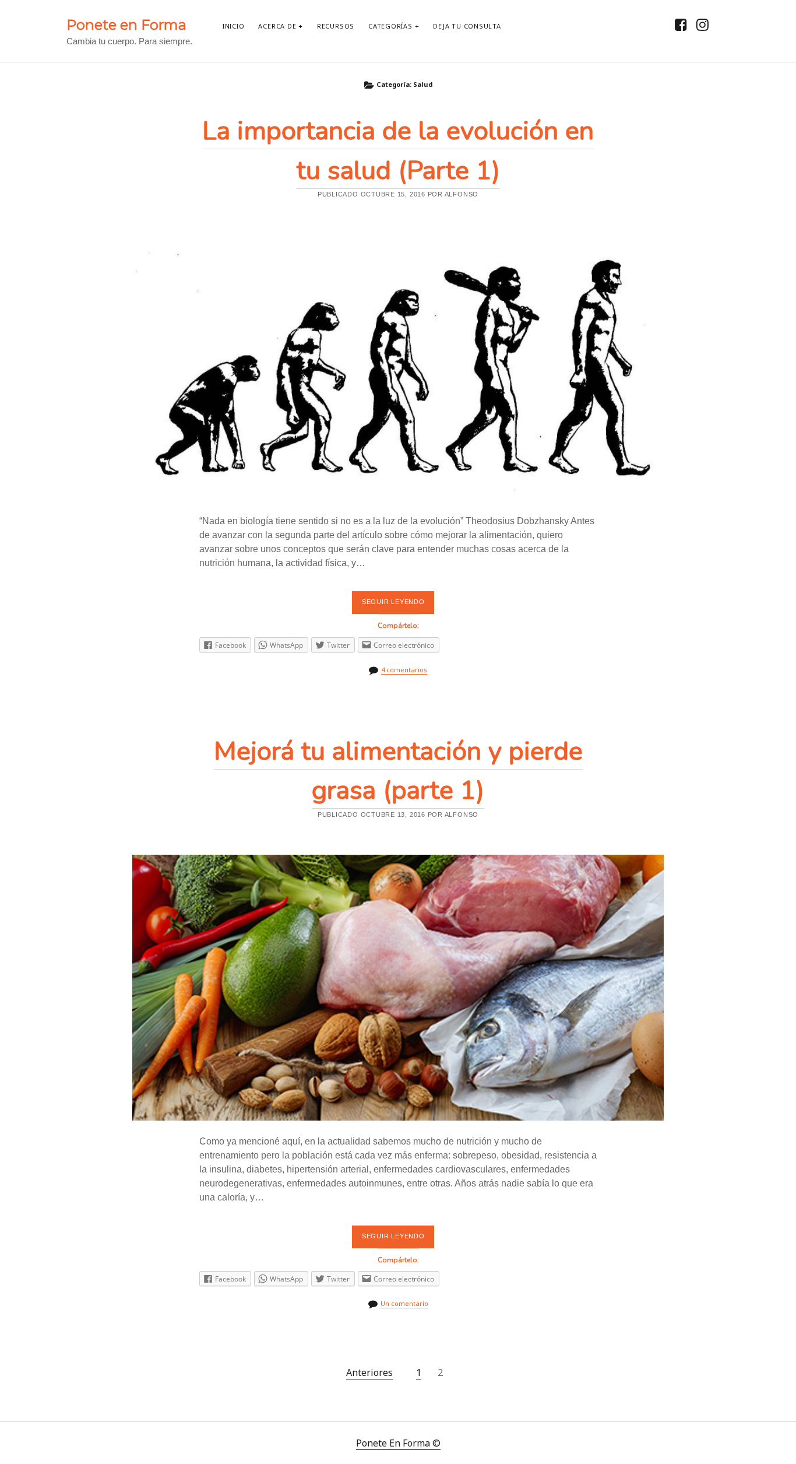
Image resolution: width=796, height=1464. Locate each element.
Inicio (234, 26)
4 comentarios (404, 669)
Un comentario (404, 1303)
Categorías (390, 26)
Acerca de (277, 26)
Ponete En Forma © (398, 1443)
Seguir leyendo (396, 606)
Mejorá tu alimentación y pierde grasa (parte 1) (398, 988)
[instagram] (702, 24)
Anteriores (369, 1372)
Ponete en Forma (126, 24)
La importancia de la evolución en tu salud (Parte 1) (398, 367)
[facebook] (681, 24)
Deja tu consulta (467, 26)
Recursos (335, 26)
